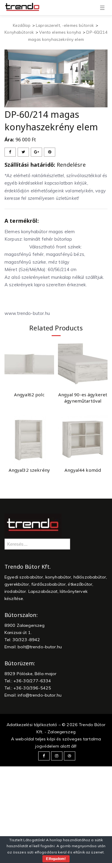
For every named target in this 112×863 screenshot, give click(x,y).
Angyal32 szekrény (29, 470)
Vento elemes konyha (60, 32)
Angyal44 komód (83, 470)
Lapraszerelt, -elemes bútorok (65, 25)
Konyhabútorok (19, 32)
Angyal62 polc (29, 395)
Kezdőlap (21, 25)
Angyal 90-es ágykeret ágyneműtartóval (82, 398)
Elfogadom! (56, 859)
